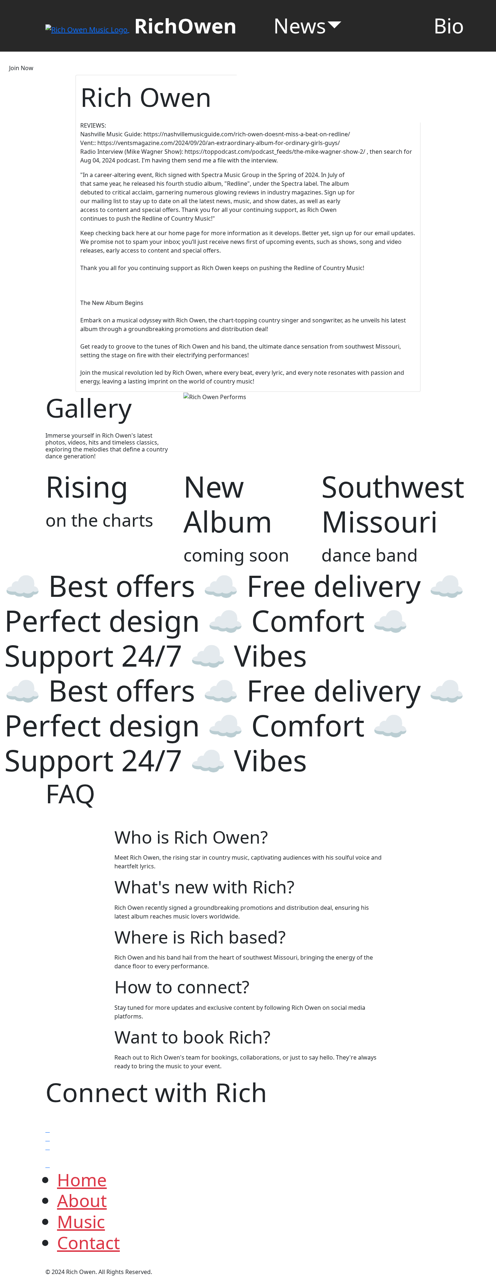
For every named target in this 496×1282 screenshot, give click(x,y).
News (299, 25)
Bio (449, 25)
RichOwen (185, 25)
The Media (318, 87)
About (82, 1200)
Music (81, 1221)
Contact (88, 1242)
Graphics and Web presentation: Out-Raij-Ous (218, 1272)
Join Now (21, 68)
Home (82, 1179)
